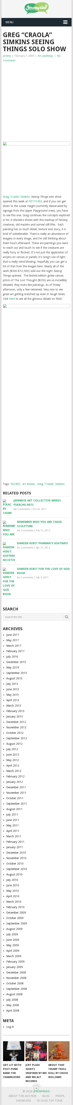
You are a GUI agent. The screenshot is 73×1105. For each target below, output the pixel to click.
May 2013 (12, 694)
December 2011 (16, 787)
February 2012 (15, 776)
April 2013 (12, 700)
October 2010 (15, 863)
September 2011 (16, 803)
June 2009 (12, 939)
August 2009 (14, 929)
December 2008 (16, 972)
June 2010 (12, 885)
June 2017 (12, 634)
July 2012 (12, 749)
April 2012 (12, 765)
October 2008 (15, 983)
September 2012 (16, 738)
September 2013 (16, 673)
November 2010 (16, 858)
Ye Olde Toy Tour (49, 1100)
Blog (45, 1096)
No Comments (22, 509)
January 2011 (14, 847)
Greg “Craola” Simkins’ (16, 196)
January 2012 (14, 781)
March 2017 (13, 645)
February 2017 (15, 651)
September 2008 (16, 988)
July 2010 (12, 879)
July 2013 (12, 683)
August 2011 (14, 809)
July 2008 (12, 999)
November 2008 (16, 978)
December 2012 (16, 722)
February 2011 (15, 841)
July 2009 (12, 934)
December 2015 (16, 662)
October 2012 (15, 732)
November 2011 (16, 792)
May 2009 (12, 945)
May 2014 (12, 667)
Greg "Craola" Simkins (50, 484)
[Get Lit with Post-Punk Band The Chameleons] (13, 1051)
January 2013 (14, 716)
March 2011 (13, 836)
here (12, 298)
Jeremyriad (41, 1091)
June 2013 (12, 689)
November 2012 (16, 727)
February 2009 (15, 961)
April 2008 (12, 1010)
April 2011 (12, 830)
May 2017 (12, 640)
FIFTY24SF (35, 201)
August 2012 (14, 743)
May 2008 (12, 1005)
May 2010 (12, 890)
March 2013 (13, 705)
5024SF (15, 484)
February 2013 (15, 711)
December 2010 (16, 852)
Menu (9, 22)
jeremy (7, 55)
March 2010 (13, 901)
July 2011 (12, 814)
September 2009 (16, 923)
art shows (28, 484)
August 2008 (14, 994)
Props (59, 1096)
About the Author (22, 1096)
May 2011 (12, 825)
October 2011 (15, 798)
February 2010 (15, 907)
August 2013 (14, 678)
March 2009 (13, 956)
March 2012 (13, 771)
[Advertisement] (36, 101)
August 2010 (14, 874)
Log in (10, 1026)
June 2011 (12, 820)
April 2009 (12, 950)
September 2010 (16, 869)
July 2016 (12, 656)
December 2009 (16, 912)
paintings (47, 55)
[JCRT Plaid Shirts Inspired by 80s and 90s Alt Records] (36, 1051)
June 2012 (12, 754)
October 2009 (15, 918)
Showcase (23, 1100)
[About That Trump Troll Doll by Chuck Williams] (59, 1051)
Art (39, 55)
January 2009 (14, 967)
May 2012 (12, 760)
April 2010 (12, 896)
